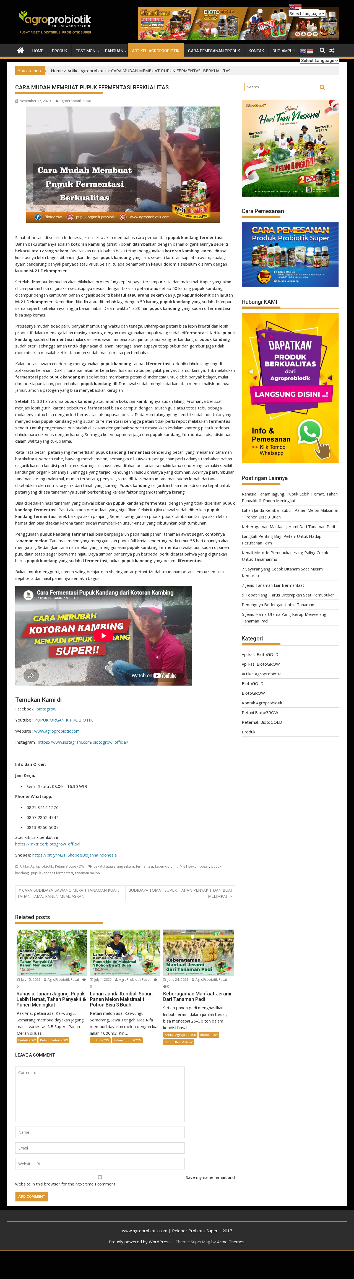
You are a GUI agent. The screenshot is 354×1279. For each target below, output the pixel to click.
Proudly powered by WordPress (140, 1241)
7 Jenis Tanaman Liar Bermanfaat (273, 585)
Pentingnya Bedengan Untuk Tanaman (278, 604)
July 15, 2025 (30, 979)
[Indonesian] (309, 50)
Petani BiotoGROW (69, 866)
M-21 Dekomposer (194, 866)
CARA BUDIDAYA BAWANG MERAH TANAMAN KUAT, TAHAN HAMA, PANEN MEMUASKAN (68, 893)
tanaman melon (87, 873)
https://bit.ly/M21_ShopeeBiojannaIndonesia (74, 855)
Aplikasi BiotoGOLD (260, 654)
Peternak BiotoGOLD (262, 722)
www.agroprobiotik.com (57, 731)
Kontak (256, 50)
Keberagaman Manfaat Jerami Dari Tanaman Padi (288, 526)
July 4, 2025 (103, 979)
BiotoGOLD (253, 683)
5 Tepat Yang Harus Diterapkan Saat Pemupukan (288, 595)
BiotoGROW (27, 1040)
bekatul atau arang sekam (113, 866)
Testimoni (86, 50)
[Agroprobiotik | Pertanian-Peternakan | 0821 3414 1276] (20, 50)
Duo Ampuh (284, 50)
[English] (303, 50)
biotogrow (46, 709)
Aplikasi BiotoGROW (261, 664)
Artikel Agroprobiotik (155, 50)
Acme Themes (230, 1241)
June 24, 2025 (178, 979)
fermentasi (144, 866)
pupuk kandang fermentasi (52, 873)
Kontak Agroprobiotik (262, 702)
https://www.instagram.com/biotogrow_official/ (83, 742)
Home (37, 50)
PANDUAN (114, 50)
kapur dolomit (166, 866)
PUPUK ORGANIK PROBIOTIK (63, 720)
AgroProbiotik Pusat (75, 100)
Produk (59, 50)
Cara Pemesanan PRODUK (214, 50)
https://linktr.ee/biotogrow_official (47, 844)
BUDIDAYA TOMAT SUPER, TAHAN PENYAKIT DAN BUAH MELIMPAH (180, 893)
